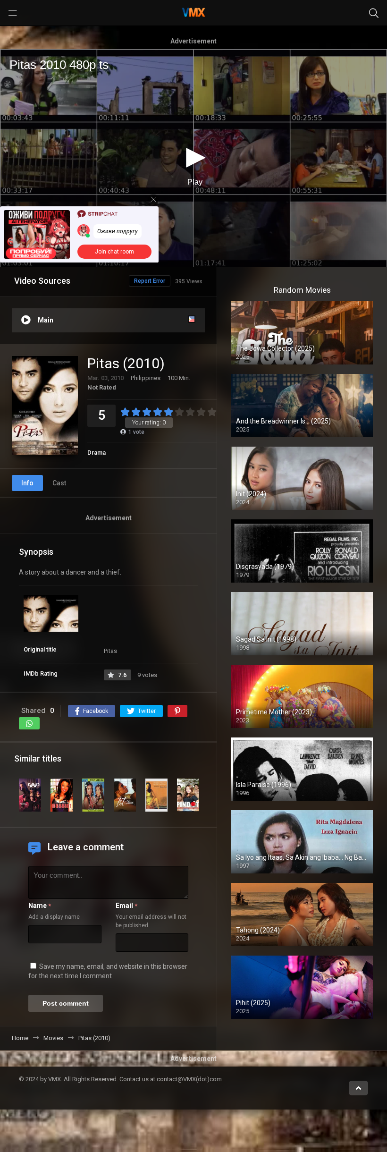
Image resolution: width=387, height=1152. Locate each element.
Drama (96, 452)
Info (27, 483)
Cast (59, 483)
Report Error (149, 281)
